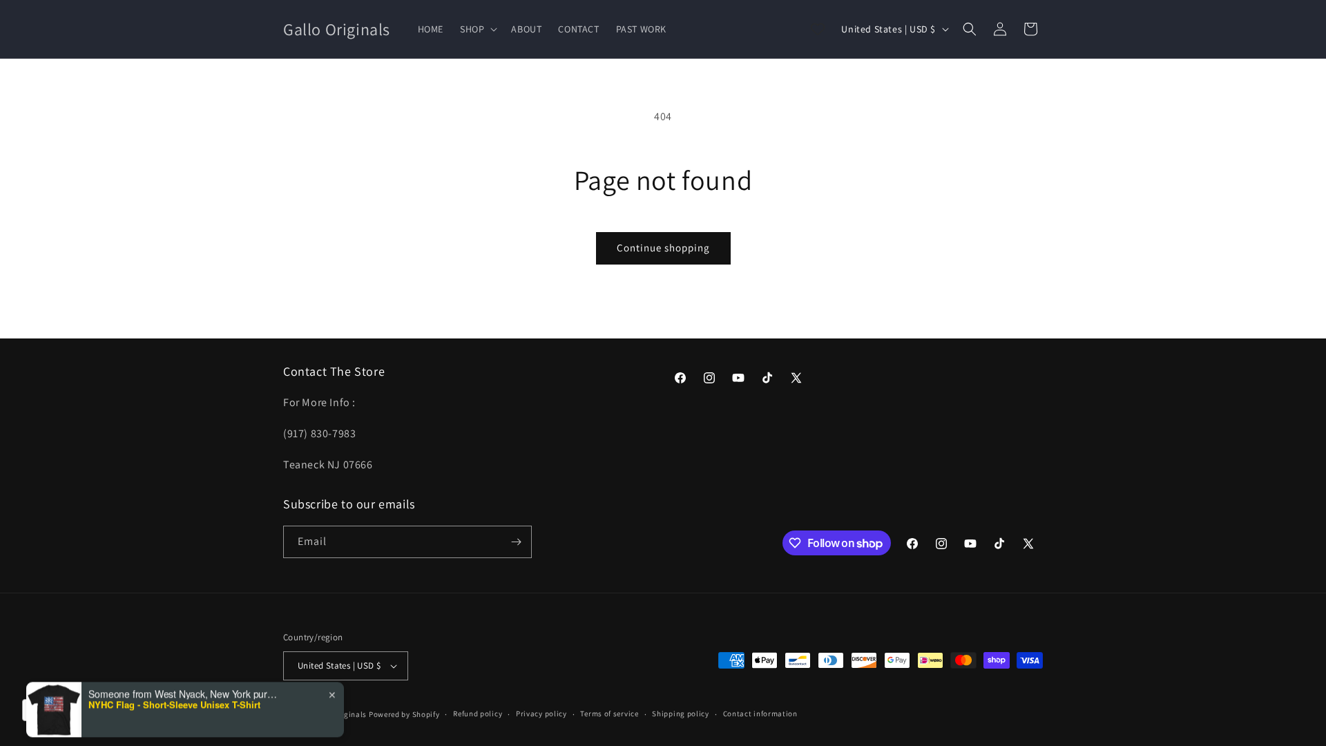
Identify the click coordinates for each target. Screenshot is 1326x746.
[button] (477, 29)
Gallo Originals (340, 714)
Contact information (760, 713)
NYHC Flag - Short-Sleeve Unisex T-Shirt (174, 674)
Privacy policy (541, 713)
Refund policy (477, 713)
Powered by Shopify (404, 714)
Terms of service (609, 713)
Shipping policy (680, 713)
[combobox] (56, 710)
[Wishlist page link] (818, 29)
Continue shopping (663, 247)
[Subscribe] (516, 542)
